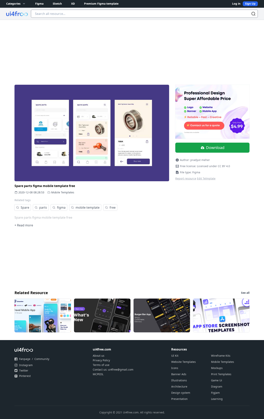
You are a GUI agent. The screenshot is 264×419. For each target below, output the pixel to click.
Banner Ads (178, 374)
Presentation (179, 399)
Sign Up (250, 3)
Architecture (179, 386)
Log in (236, 3)
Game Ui (216, 380)
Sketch (57, 3)
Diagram (216, 386)
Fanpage (24, 359)
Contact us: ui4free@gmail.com (113, 369)
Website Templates (183, 362)
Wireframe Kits (220, 355)
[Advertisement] (132, 49)
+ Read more (23, 225)
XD (73, 3)
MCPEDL (98, 374)
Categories (13, 3)
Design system (180, 392)
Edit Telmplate (206, 178)
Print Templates (221, 374)
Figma (39, 3)
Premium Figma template (101, 3)
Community (41, 359)
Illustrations (179, 380)
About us (98, 355)
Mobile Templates (62, 192)
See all (245, 293)
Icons (174, 368)
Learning (217, 399)
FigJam (215, 392)
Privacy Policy (101, 360)
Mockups (217, 368)
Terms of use (101, 365)
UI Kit (174, 355)
